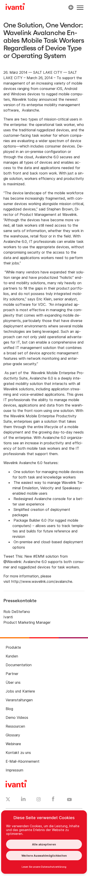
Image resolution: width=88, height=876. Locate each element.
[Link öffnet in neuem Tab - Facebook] (53, 800)
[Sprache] (70, 7)
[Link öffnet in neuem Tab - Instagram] (38, 800)
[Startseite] (15, 7)
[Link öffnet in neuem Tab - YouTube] (69, 800)
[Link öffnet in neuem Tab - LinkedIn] (23, 800)
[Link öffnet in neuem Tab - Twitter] (8, 800)
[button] (80, 7)
